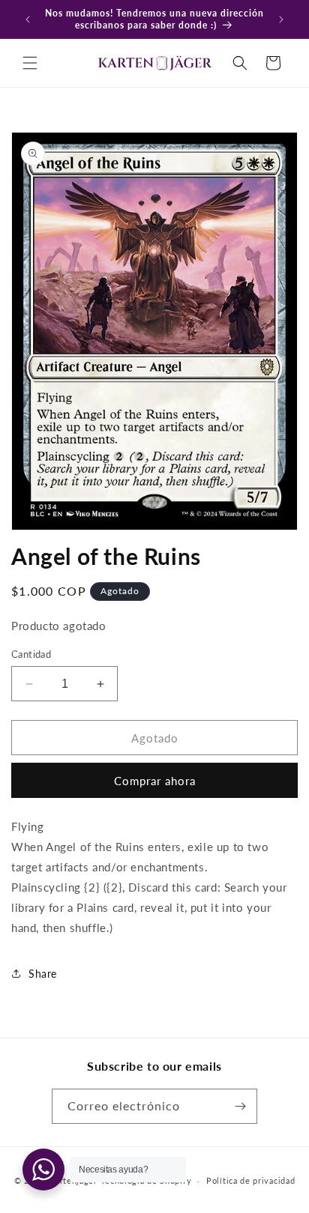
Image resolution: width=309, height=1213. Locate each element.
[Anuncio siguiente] (281, 19)
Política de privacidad (250, 1180)
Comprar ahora (155, 780)
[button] (30, 62)
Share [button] (42, 973)
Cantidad (31, 654)
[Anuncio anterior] (27, 19)
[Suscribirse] (240, 1106)
